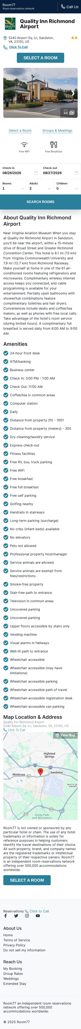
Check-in (8, 168)
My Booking (12, 968)
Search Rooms (40, 202)
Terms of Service (16, 940)
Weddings (11, 978)
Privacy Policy (14, 945)
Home (8, 935)
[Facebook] (5, 916)
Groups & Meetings (57, 130)
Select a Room (40, 57)
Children (62, 183)
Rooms (6, 183)
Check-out (50, 168)
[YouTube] (38, 916)
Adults (33, 183)
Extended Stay (14, 983)
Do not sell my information (24, 950)
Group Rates (13, 973)
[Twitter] (16, 916)
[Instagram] (27, 916)
